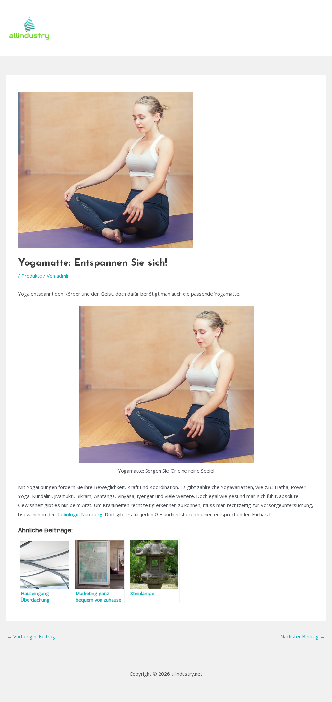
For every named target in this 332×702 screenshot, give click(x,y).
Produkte (31, 276)
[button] (310, 28)
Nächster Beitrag (302, 636)
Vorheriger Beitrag (31, 636)
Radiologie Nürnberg (79, 514)
